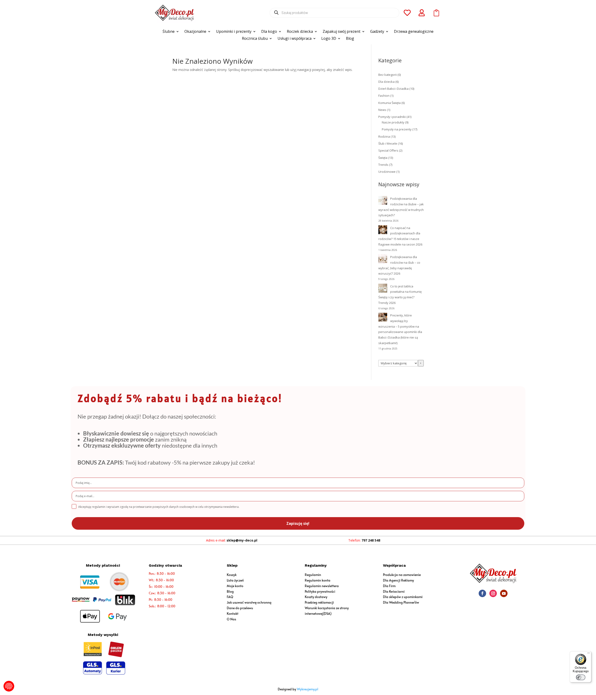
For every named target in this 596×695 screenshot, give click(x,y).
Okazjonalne (195, 32)
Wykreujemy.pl (307, 689)
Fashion (383, 95)
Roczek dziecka (300, 32)
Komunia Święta (389, 103)
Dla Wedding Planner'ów (401, 602)
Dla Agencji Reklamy (398, 580)
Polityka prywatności (320, 591)
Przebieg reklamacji (319, 602)
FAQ (230, 597)
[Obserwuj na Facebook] (482, 593)
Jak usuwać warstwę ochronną (249, 602)
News (382, 110)
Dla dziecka (386, 82)
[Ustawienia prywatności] (8, 686)
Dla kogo (269, 32)
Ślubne (169, 32)
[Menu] (588, 654)
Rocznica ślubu (255, 39)
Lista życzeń (235, 580)
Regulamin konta (317, 580)
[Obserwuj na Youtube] (504, 593)
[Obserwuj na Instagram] (493, 593)
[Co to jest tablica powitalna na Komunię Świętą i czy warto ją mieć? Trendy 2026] (382, 289)
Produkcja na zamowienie (402, 574)
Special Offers (388, 150)
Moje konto (235, 586)
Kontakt (232, 613)
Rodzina (384, 136)
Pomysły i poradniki (392, 117)
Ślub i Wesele (387, 143)
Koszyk (232, 574)
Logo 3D (328, 39)
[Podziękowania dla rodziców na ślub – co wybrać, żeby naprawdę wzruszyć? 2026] (382, 259)
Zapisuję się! (297, 523)
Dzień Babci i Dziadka (393, 88)
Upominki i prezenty (233, 32)
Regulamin (313, 574)
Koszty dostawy (316, 597)
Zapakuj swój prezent (341, 32)
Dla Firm (389, 586)
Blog (350, 39)
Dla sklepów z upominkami (403, 597)
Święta (382, 158)
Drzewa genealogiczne (413, 32)
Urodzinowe (387, 172)
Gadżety (377, 32)
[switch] (580, 677)
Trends (383, 165)
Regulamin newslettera (322, 586)
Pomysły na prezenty (397, 129)
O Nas (231, 619)
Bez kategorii (387, 75)
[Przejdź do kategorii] (421, 363)
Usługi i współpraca (295, 39)
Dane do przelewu (240, 608)
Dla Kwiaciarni (394, 591)
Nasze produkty (393, 122)
